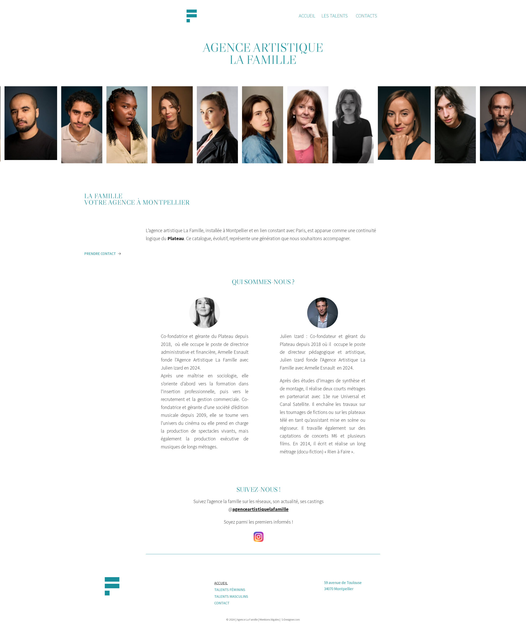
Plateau (175, 238)
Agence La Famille (247, 619)
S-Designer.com (290, 619)
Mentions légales (269, 619)
